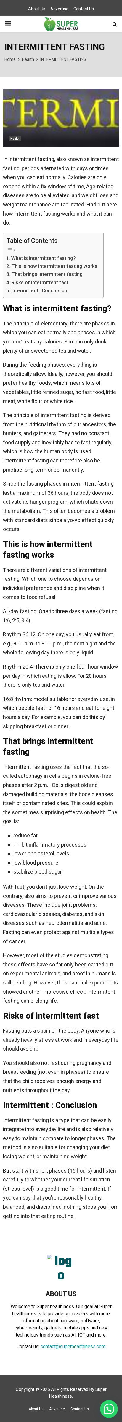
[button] (109, 1409)
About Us (36, 9)
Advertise (59, 9)
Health (15, 138)
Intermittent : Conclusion (39, 290)
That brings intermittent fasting (47, 274)
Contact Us (83, 9)
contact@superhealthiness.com (73, 1346)
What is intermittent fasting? (43, 258)
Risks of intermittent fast (39, 282)
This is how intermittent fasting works (54, 266)
